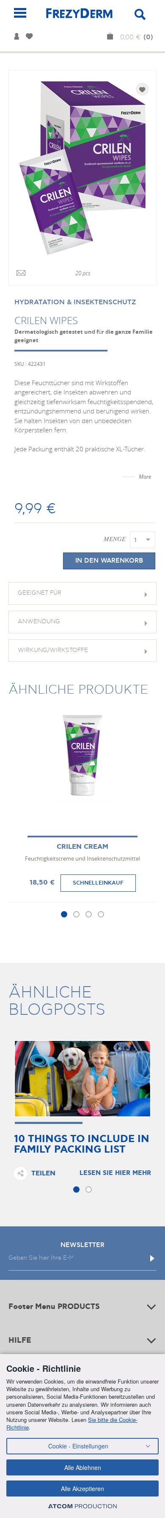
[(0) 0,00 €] (112, 37)
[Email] (20, 273)
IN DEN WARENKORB (109, 561)
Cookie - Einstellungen (78, 1446)
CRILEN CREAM (82, 846)
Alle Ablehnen (82, 1467)
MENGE (115, 538)
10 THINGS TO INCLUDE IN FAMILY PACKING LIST (81, 1144)
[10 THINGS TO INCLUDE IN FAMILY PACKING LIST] (82, 1078)
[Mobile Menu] (20, 13)
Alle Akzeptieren (82, 1488)
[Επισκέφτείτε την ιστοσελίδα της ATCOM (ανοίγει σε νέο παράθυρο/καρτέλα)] (82, 1506)
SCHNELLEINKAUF (98, 883)
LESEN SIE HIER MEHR (115, 1173)
